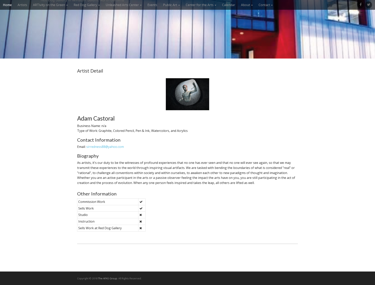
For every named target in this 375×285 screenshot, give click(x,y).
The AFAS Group (107, 278)
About (246, 5)
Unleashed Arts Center (123, 5)
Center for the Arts (200, 5)
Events (152, 5)
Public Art (170, 5)
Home (7, 5)
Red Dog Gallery (86, 5)
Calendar (228, 5)
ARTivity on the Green (49, 5)
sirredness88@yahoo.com (105, 147)
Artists (22, 5)
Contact (265, 5)
